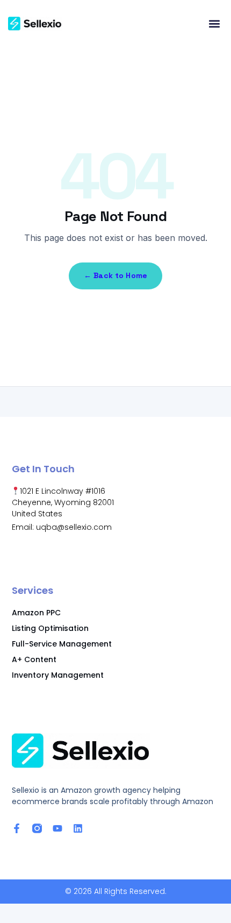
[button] (214, 24)
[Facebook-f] (16, 828)
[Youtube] (57, 828)
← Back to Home (115, 275)
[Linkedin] (78, 828)
